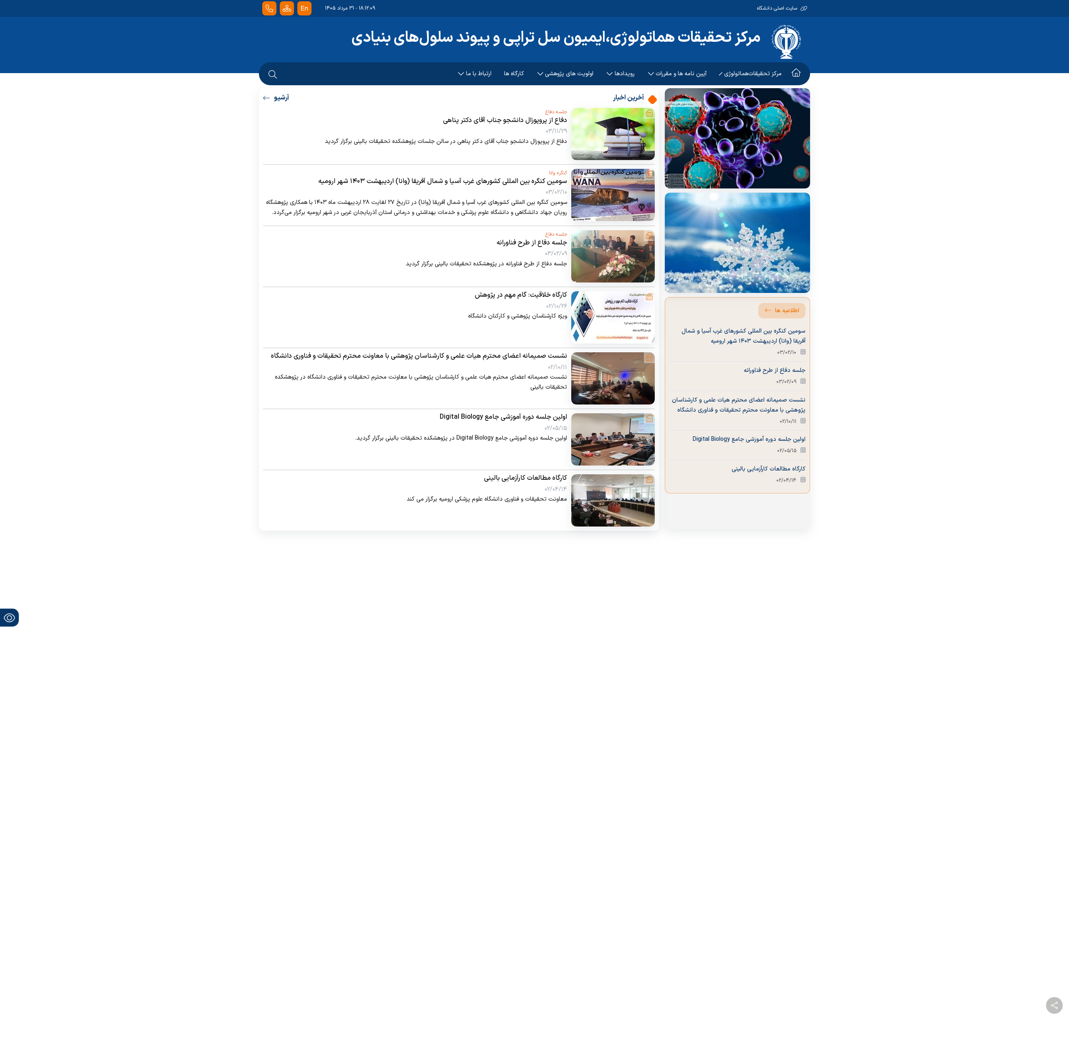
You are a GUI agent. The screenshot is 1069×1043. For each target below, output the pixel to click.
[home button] (796, 74)
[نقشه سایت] (287, 8)
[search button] (273, 74)
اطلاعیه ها (787, 310)
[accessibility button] (9, 617)
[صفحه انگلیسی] (304, 8)
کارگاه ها (514, 73)
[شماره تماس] (269, 8)
